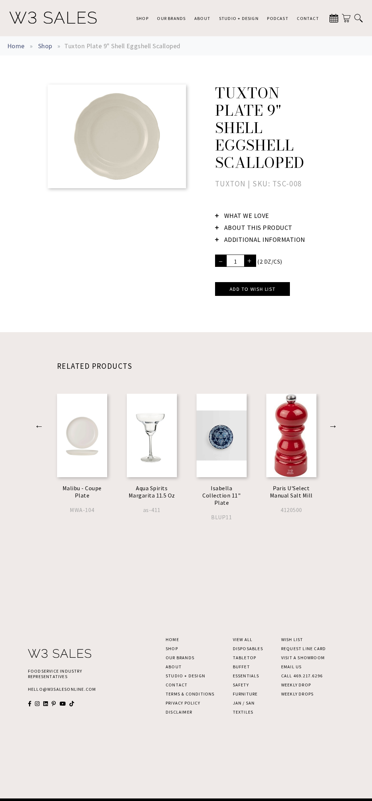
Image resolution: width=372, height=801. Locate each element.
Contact (308, 18)
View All (243, 639)
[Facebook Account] (29, 703)
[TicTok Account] (71, 703)
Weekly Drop (296, 685)
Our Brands (171, 18)
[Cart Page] (346, 18)
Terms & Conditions (190, 694)
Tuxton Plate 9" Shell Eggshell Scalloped (122, 46)
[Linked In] (45, 703)
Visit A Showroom (303, 657)
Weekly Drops (297, 694)
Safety (241, 685)
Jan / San (244, 703)
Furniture (245, 694)
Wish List (292, 639)
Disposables (248, 648)
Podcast (277, 18)
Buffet (241, 666)
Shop (142, 18)
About (202, 18)
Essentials (246, 675)
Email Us (291, 666)
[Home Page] (53, 18)
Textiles (243, 712)
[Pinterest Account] (54, 703)
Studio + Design (239, 18)
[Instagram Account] (37, 703)
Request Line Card (303, 648)
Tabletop (244, 657)
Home (16, 46)
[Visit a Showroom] (334, 18)
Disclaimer (179, 712)
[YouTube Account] (63, 703)
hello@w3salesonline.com (62, 689)
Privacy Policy (183, 703)
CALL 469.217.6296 (302, 675)
